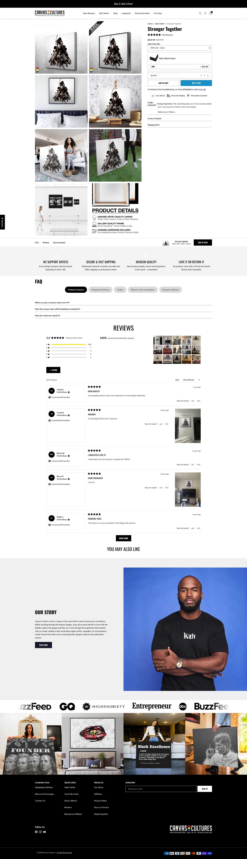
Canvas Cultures (49, 853)
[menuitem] (89, 13)
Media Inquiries (101, 814)
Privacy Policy (100, 800)
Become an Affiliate (73, 814)
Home (150, 24)
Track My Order (71, 794)
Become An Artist (142, 13)
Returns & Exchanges (44, 794)
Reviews (68, 807)
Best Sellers (104, 13)
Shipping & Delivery (44, 787)
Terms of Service (101, 807)
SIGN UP (205, 788)
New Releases (89, 13)
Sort (177, 380)
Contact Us (40, 800)
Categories (126, 13)
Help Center (69, 787)
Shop (115, 13)
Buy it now (196, 83)
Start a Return (70, 800)
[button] (160, 34)
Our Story (158, 13)
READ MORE (43, 645)
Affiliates (98, 794)
